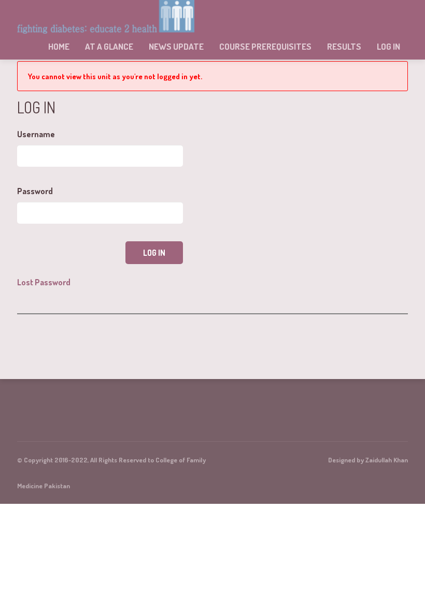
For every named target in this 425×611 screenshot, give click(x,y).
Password (35, 191)
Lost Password (43, 282)
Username (36, 134)
